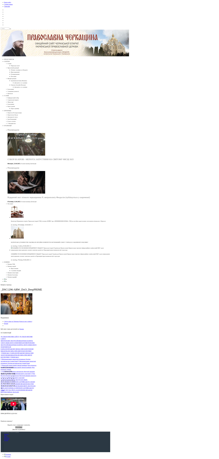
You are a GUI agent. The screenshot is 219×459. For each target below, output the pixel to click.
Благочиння (11, 104)
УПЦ (5, 435)
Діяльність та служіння (20, 83)
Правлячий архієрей (13, 68)
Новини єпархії (12, 266)
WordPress (17, 432)
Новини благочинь (13, 275)
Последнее (10, 203)
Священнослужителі (13, 91)
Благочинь (6, 439)
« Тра (2, 390)
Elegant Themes (6, 432)
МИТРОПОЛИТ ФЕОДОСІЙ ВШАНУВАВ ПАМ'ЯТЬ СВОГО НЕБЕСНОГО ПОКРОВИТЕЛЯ (19, 345)
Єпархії (6, 437)
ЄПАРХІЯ (7, 61)
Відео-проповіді (15, 72)
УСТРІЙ (6, 95)
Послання (13, 76)
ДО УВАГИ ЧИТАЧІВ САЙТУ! (10, 336)
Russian (22, 329)
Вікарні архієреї (12, 78)
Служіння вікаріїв (16, 270)
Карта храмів (11, 106)
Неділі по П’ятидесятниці (15, 112)
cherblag (15, 225)
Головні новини (25, 163)
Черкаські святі (15, 65)
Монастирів (7, 438)
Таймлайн (7, 6)
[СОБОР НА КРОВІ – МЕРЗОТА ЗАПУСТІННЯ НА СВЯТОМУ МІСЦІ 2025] (26, 155)
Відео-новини (14, 268)
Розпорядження (15, 74)
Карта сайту (7, 2)
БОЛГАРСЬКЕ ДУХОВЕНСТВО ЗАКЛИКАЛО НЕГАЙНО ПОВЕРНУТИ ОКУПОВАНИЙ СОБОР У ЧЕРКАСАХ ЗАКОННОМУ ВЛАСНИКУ (49, 242)
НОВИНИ (7, 262)
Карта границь (15, 108)
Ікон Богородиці (12, 119)
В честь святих (12, 121)
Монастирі (10, 102)
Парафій (6, 440)
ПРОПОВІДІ (7, 110)
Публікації (33, 163)
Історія (9, 63)
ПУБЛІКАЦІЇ (7, 125)
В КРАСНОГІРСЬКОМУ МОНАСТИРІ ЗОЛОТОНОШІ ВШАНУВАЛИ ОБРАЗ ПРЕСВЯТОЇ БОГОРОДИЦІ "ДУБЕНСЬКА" (17, 351)
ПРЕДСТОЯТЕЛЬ (9, 59)
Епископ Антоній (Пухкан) (18, 85)
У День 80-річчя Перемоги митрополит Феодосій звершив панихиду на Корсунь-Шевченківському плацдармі (18, 375)
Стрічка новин (8, 4)
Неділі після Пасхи (13, 115)
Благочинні (11, 89)
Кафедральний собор (13, 98)
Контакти (10, 93)
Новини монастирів (13, 272)
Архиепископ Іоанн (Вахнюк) (19, 80)
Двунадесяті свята (13, 117)
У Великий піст (12, 123)
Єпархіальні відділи (13, 100)
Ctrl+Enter (18, 427)
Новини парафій (12, 277)
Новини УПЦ (11, 264)
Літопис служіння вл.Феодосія (19, 70)
